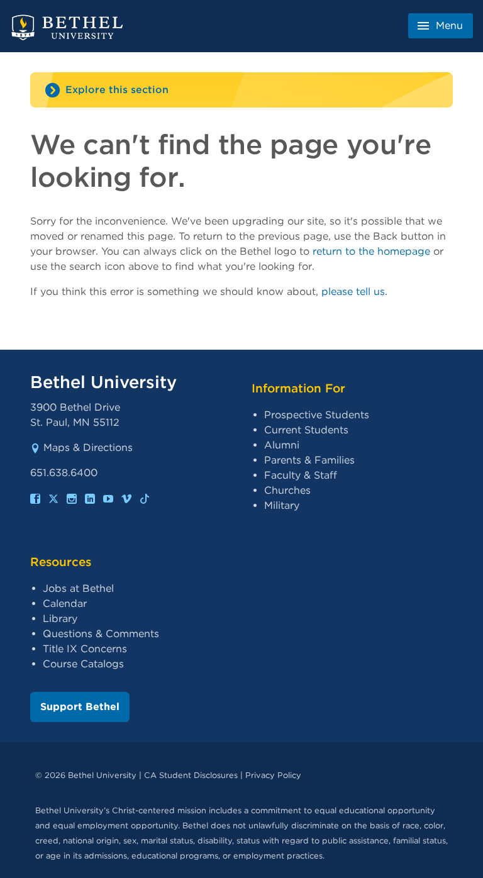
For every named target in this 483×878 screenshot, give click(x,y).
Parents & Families (309, 460)
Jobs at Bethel (78, 588)
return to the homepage (371, 251)
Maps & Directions (88, 447)
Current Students (306, 430)
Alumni (281, 445)
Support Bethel (79, 707)
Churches (287, 490)
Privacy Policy (273, 775)
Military (281, 505)
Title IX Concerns (85, 649)
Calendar (65, 603)
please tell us (353, 291)
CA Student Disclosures (191, 775)
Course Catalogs (83, 664)
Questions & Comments (101, 634)
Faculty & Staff (300, 475)
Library (60, 619)
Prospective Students (316, 415)
